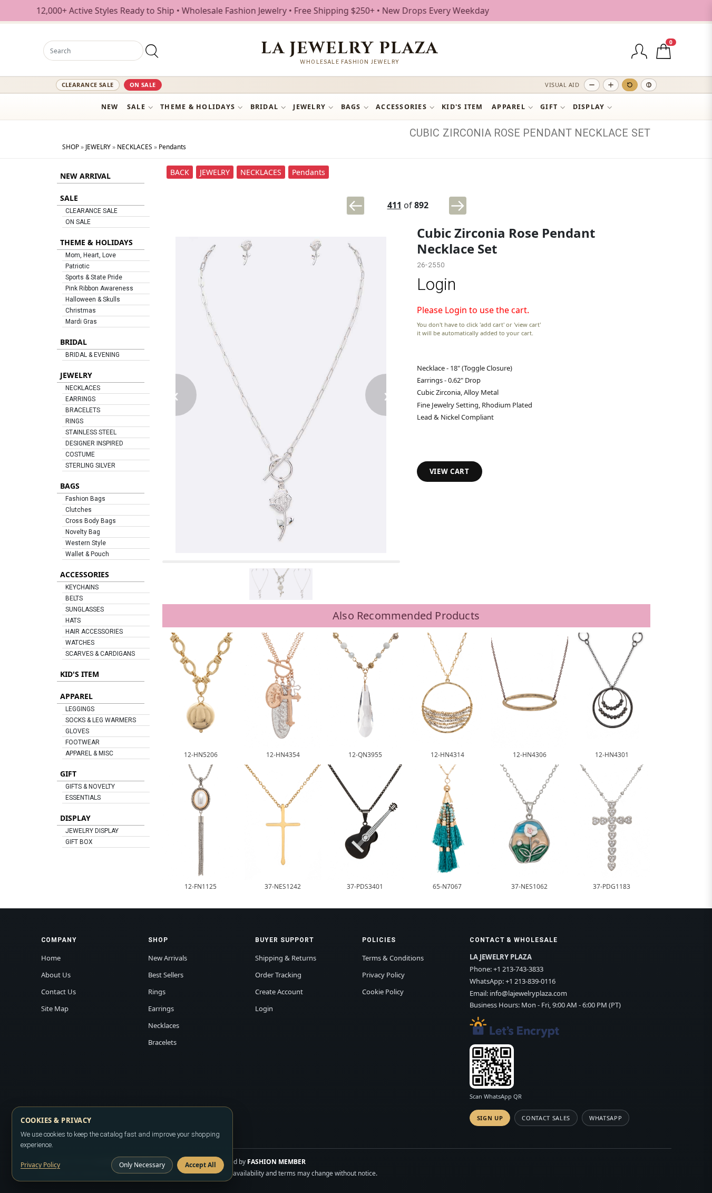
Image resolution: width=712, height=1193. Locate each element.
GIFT (549, 106)
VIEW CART (450, 471)
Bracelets (162, 1042)
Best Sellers (165, 974)
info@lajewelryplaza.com (528, 993)
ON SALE (143, 85)
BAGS (351, 106)
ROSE (507, 133)
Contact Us (58, 991)
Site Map (55, 1008)
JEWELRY (309, 106)
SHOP (70, 146)
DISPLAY (589, 106)
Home (51, 958)
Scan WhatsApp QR (496, 1096)
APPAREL (508, 106)
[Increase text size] (611, 85)
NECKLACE (601, 133)
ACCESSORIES (401, 106)
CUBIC (424, 133)
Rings (156, 991)
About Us (56, 974)
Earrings (161, 1008)
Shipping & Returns (285, 958)
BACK (179, 172)
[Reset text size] (630, 85)
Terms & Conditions (393, 958)
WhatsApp (605, 1118)
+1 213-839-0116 (530, 981)
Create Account (279, 991)
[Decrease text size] (592, 85)
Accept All (200, 1164)
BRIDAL (264, 106)
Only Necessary (142, 1164)
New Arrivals (167, 958)
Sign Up (490, 1118)
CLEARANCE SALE (88, 85)
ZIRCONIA (467, 133)
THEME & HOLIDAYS (197, 106)
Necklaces (163, 1025)
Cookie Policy (383, 991)
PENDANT (547, 133)
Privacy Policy (383, 974)
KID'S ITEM (462, 106)
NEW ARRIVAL (85, 176)
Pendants (172, 146)
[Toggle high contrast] (649, 85)
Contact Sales (546, 1118)
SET (640, 133)
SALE (136, 106)
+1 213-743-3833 (518, 969)
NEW (110, 106)
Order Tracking (278, 974)
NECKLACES (134, 146)
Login (436, 284)
